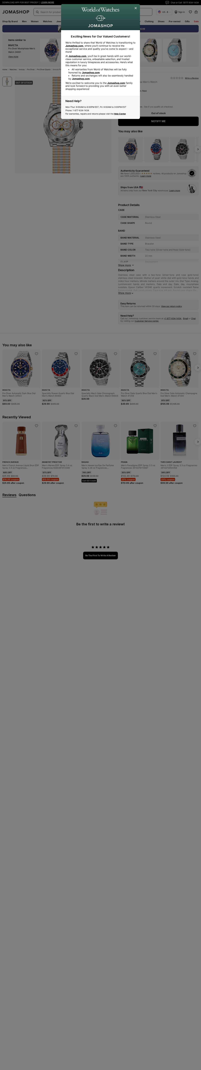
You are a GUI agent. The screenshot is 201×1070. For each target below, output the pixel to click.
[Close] (136, 8)
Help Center (120, 113)
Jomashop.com (74, 45)
